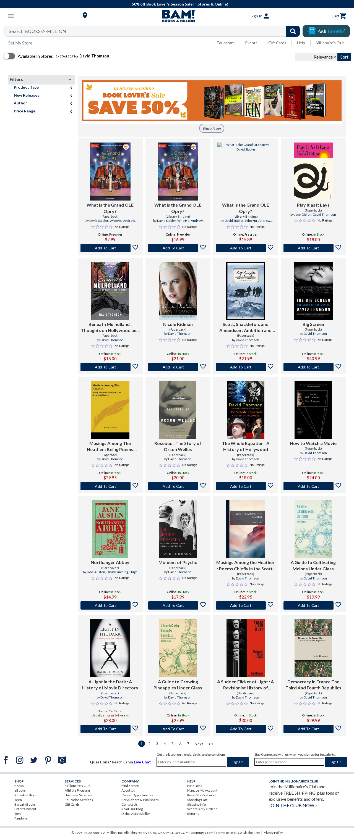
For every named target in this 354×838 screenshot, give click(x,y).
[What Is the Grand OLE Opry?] (110, 171)
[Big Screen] (313, 290)
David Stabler (98, 220)
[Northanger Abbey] (110, 529)
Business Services (78, 795)
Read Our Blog (132, 809)
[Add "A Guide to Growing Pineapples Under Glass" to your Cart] (178, 729)
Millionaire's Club (330, 42)
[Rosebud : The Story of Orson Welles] (178, 410)
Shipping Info (196, 804)
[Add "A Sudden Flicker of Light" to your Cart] (245, 729)
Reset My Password (201, 795)
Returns (193, 813)
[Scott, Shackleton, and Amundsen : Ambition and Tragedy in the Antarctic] (245, 290)
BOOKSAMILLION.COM (171, 833)
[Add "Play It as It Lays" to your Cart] (313, 248)
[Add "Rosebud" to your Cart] (178, 486)
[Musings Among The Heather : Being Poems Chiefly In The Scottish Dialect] (110, 410)
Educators (226, 42)
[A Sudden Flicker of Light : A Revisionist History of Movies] (245, 648)
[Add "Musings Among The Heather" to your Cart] (110, 486)
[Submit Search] (293, 31)
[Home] (177, 16)
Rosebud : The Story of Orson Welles (177, 446)
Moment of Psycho (177, 562)
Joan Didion (302, 214)
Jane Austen (96, 572)
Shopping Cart (197, 800)
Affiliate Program (77, 790)
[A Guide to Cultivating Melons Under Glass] (313, 529)
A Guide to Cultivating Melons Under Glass (313, 565)
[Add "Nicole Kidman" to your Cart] (178, 367)
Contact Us (129, 804)
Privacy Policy (273, 833)
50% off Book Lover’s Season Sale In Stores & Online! (180, 4)
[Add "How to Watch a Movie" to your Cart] (313, 486)
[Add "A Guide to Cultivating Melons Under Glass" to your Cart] (313, 605)
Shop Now (211, 128)
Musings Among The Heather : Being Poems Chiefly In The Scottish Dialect (110, 447)
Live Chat (142, 762)
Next (199, 743)
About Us (128, 790)
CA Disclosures (249, 833)
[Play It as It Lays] (313, 171)
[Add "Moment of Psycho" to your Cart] (178, 605)
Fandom (20, 818)
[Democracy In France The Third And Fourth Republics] (313, 648)
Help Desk (194, 786)
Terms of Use (226, 833)
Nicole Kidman (178, 324)
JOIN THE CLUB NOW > (293, 805)
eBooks (20, 790)
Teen (18, 800)
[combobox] (155, 31)
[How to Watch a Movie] (313, 410)
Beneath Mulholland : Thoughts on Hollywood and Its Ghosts (110, 328)
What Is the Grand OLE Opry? (110, 208)
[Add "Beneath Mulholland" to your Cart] (110, 367)
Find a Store (130, 786)
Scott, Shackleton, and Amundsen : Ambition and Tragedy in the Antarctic (245, 328)
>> (211, 743)
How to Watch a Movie (313, 443)
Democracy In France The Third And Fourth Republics (313, 684)
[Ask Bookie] (326, 31)
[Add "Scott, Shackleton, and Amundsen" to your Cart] (245, 367)
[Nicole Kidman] (178, 290)
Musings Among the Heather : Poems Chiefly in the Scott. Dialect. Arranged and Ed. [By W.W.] (245, 566)
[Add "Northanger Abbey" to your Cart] (110, 605)
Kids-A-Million (25, 795)
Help (301, 42)
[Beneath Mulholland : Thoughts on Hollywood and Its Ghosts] (110, 290)
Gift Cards (277, 42)
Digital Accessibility (135, 813)
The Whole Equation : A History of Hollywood (245, 446)
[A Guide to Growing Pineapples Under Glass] (178, 648)
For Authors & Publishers (140, 800)
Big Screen (313, 324)
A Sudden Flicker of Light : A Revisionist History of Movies (245, 685)
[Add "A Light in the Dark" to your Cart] (110, 729)
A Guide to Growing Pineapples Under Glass (177, 684)
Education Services (79, 800)
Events (251, 42)
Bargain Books (25, 804)
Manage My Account (202, 790)
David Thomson (324, 214)
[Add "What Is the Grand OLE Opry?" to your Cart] (110, 248)
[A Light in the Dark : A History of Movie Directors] (110, 648)
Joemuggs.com (202, 833)
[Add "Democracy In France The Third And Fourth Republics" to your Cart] (313, 729)
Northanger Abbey (110, 562)
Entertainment (25, 809)
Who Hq (116, 220)
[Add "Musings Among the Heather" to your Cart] (245, 605)
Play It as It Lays (313, 204)
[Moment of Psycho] (178, 529)
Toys (17, 813)
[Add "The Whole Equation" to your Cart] (245, 486)
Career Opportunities (137, 795)
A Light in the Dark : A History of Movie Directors (110, 684)
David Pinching (117, 572)
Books (19, 786)
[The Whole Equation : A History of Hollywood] (245, 410)
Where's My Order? (202, 809)
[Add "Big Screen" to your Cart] (313, 367)
